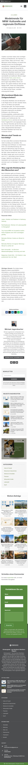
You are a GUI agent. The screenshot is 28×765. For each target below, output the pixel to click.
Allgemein (14, 14)
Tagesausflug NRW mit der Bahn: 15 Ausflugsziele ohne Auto (16, 424)
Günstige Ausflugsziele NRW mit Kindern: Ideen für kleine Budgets (17, 430)
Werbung (7, 455)
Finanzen (6, 476)
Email (7, 602)
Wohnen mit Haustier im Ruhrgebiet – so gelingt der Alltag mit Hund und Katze (7, 562)
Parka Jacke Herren (14, 78)
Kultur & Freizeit (8, 468)
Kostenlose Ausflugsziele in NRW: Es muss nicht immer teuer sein (21, 562)
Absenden (9, 625)
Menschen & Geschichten (10, 471)
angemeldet (10, 577)
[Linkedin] (17, 362)
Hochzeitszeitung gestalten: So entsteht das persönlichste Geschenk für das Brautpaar (17, 411)
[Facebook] (11, 362)
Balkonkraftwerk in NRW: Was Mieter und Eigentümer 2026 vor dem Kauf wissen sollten (17, 398)
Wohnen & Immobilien (9, 473)
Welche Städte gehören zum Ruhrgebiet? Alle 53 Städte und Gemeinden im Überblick (17, 404)
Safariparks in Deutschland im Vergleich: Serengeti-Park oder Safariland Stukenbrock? (17, 417)
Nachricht (7, 610)
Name (7, 594)
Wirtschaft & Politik (8, 479)
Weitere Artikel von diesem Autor (14, 357)
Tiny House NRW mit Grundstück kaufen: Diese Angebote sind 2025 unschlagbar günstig (12, 232)
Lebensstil (6, 482)
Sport (5, 484)
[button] (21, 6)
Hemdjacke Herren (6, 120)
